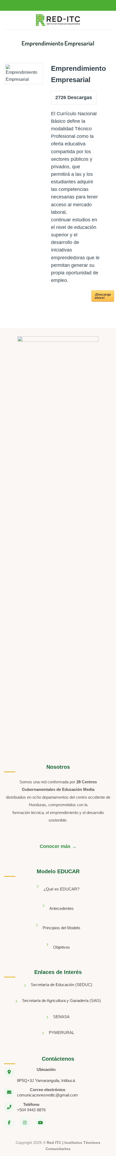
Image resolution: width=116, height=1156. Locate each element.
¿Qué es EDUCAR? (61, 889)
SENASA (61, 1016)
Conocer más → (58, 846)
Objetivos (61, 947)
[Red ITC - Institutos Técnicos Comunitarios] (58, 20)
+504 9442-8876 (31, 1110)
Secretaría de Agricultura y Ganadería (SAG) (61, 1000)
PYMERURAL (61, 1032)
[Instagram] (25, 1122)
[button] (9, 20)
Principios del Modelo (61, 928)
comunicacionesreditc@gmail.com (47, 1095)
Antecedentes (61, 908)
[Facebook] (9, 1122)
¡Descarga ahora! (103, 296)
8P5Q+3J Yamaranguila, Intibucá (46, 1080)
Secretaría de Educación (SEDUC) (61, 984)
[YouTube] (40, 1122)
